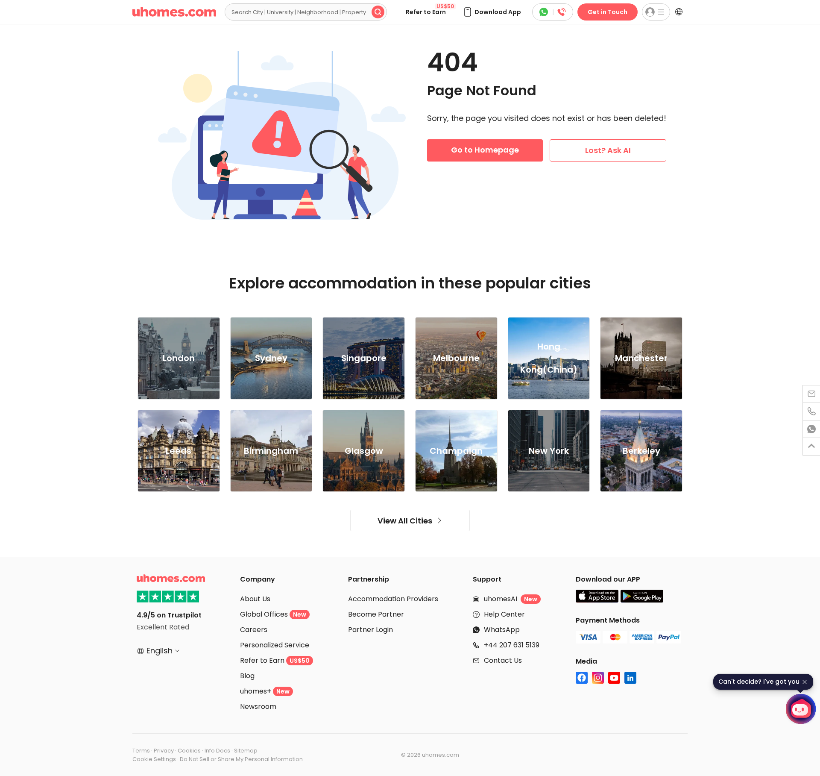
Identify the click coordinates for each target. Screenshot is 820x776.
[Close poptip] (804, 682)
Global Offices (273, 614)
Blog (247, 676)
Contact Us (503, 660)
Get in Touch (607, 12)
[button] (492, 12)
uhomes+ (265, 691)
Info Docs (217, 751)
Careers (253, 630)
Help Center (504, 614)
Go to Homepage (485, 149)
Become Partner (376, 614)
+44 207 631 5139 (511, 645)
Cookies (189, 751)
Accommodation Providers (393, 599)
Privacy (164, 751)
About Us (255, 599)
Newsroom (258, 706)
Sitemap (246, 751)
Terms (141, 751)
